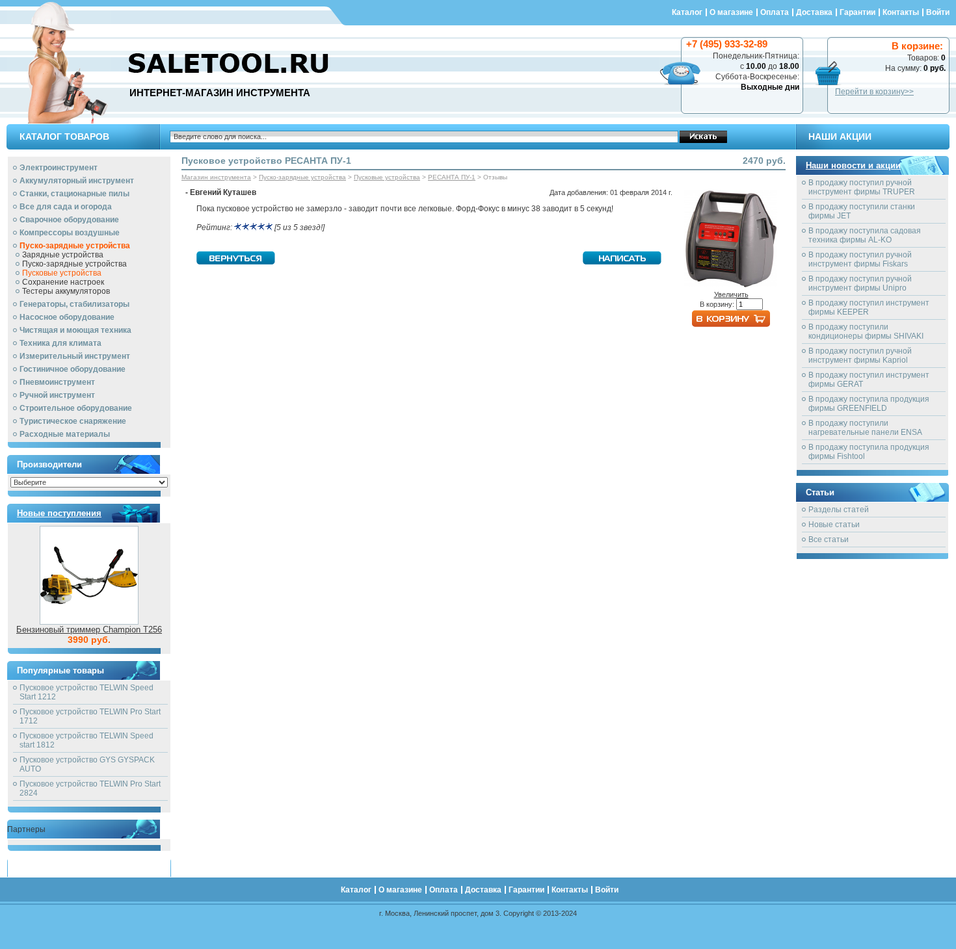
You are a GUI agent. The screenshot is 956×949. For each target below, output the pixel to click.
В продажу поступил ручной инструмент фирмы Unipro (860, 283)
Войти (937, 12)
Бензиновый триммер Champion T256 (89, 629)
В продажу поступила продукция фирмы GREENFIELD (868, 404)
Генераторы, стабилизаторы (74, 304)
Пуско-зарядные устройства (75, 245)
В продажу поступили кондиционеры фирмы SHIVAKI (865, 331)
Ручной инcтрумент (57, 395)
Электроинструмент (59, 167)
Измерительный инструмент (75, 356)
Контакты (901, 12)
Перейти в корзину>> (874, 91)
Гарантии (857, 12)
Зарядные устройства (62, 254)
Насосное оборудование (67, 317)
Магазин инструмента (216, 177)
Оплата (774, 12)
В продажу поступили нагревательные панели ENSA (865, 428)
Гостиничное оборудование (73, 369)
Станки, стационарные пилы (74, 193)
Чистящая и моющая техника (75, 330)
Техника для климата (60, 343)
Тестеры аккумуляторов (66, 291)
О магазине (731, 12)
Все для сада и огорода (66, 206)
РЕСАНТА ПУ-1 (451, 177)
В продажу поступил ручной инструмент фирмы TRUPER (861, 187)
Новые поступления (59, 513)
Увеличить (731, 294)
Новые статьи (834, 524)
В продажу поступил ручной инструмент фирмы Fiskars (860, 259)
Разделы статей (838, 509)
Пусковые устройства (61, 273)
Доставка (814, 12)
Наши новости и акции (853, 165)
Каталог (687, 12)
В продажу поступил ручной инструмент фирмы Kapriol (860, 355)
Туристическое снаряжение (73, 421)
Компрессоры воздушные (70, 232)
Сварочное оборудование (69, 219)
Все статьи (828, 539)
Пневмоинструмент (57, 382)
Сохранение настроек (63, 282)
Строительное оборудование (76, 408)
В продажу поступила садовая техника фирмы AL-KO (864, 235)
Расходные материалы (65, 434)
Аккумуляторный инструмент (77, 180)
